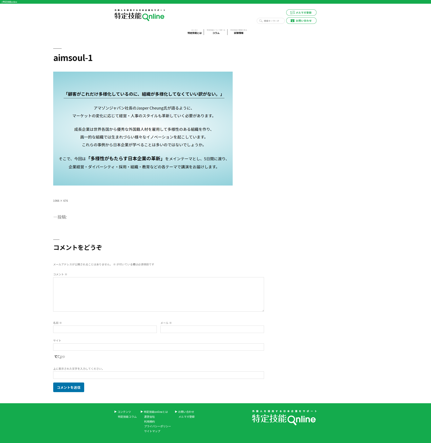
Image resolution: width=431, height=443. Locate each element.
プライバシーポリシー (157, 426)
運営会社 (149, 417)
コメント (60, 274)
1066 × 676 (60, 201)
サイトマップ (152, 431)
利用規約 (149, 421)
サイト (57, 340)
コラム (216, 32)
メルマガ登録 (186, 417)
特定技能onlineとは (156, 412)
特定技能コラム (127, 417)
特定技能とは (195, 32)
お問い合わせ (186, 412)
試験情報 (238, 32)
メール (166, 323)
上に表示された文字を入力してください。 (78, 369)
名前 (57, 323)
